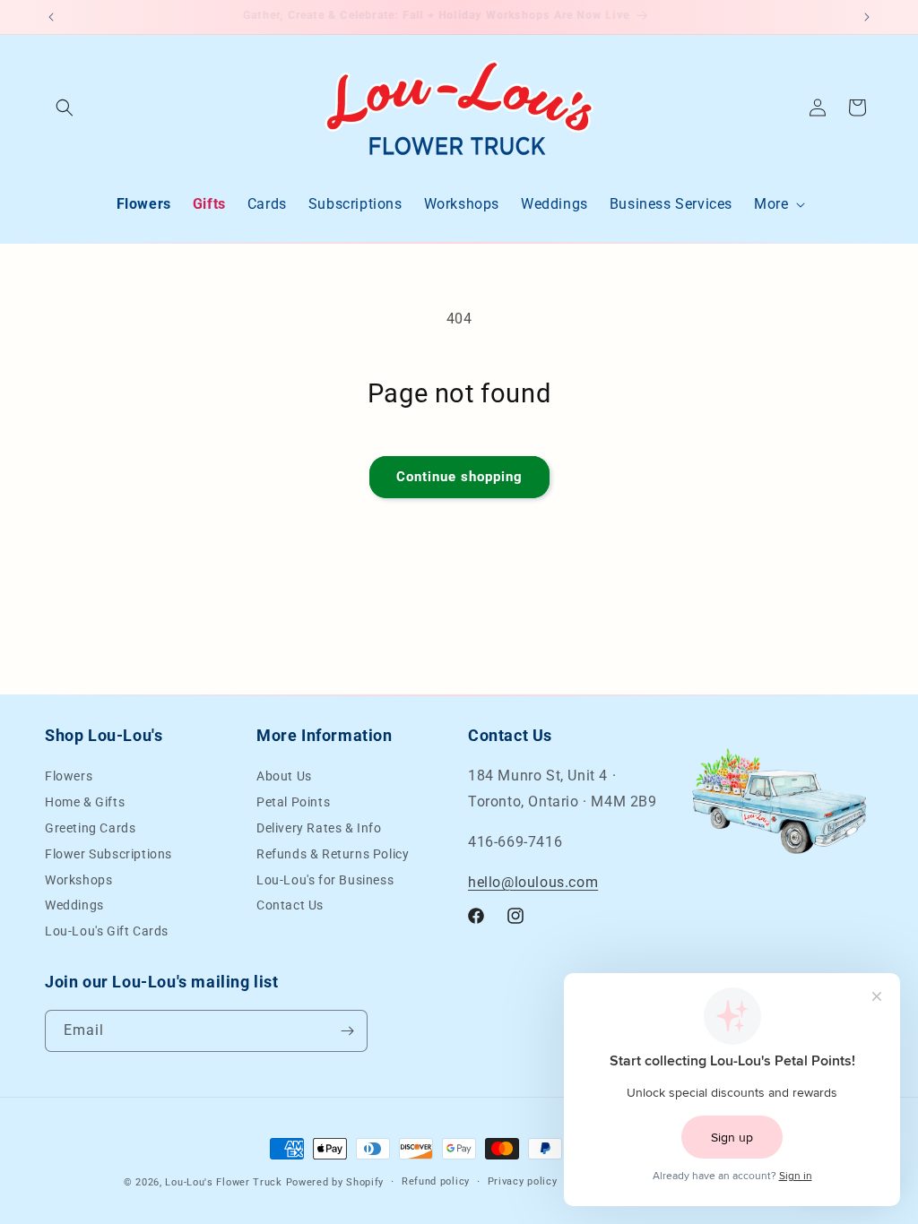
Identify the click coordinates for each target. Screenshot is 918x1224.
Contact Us (290, 905)
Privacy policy (523, 1181)
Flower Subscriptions (108, 854)
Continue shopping (459, 477)
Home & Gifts (85, 802)
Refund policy (436, 1181)
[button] (64, 107)
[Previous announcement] (51, 17)
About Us (284, 777)
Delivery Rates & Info (319, 828)
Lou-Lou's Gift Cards (107, 931)
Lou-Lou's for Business (325, 880)
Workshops (78, 880)
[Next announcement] (867, 17)
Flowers (68, 777)
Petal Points (293, 802)
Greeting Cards (90, 828)
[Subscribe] (347, 1031)
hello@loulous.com (533, 882)
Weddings (74, 905)
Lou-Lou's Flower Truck (223, 1182)
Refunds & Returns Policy (332, 854)
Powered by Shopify (335, 1182)
